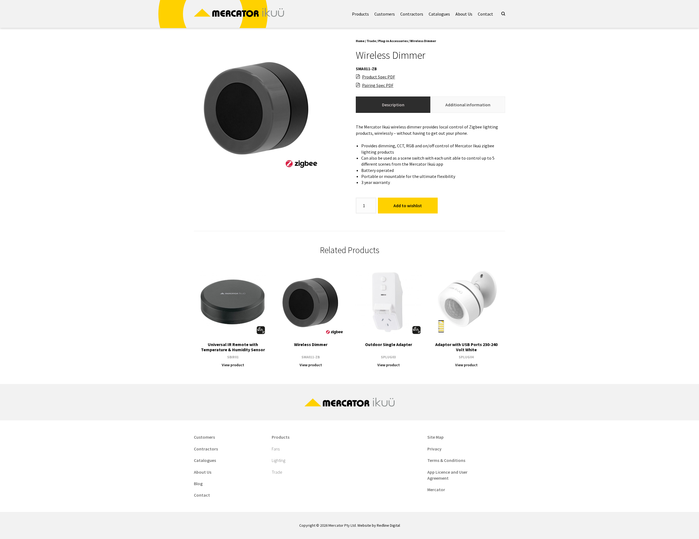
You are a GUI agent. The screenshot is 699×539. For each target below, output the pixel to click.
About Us (463, 14)
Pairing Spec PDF (377, 85)
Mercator (436, 489)
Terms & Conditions (446, 460)
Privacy (434, 449)
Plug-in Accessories (393, 41)
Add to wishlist (407, 205)
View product (233, 364)
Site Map (435, 437)
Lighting (278, 460)
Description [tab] (393, 104)
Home (360, 41)
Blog (198, 483)
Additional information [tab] (467, 104)
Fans (276, 449)
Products (360, 14)
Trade (371, 41)
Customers (384, 14)
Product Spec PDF (378, 77)
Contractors (411, 14)
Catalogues (439, 14)
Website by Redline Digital (378, 525)
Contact (485, 14)
